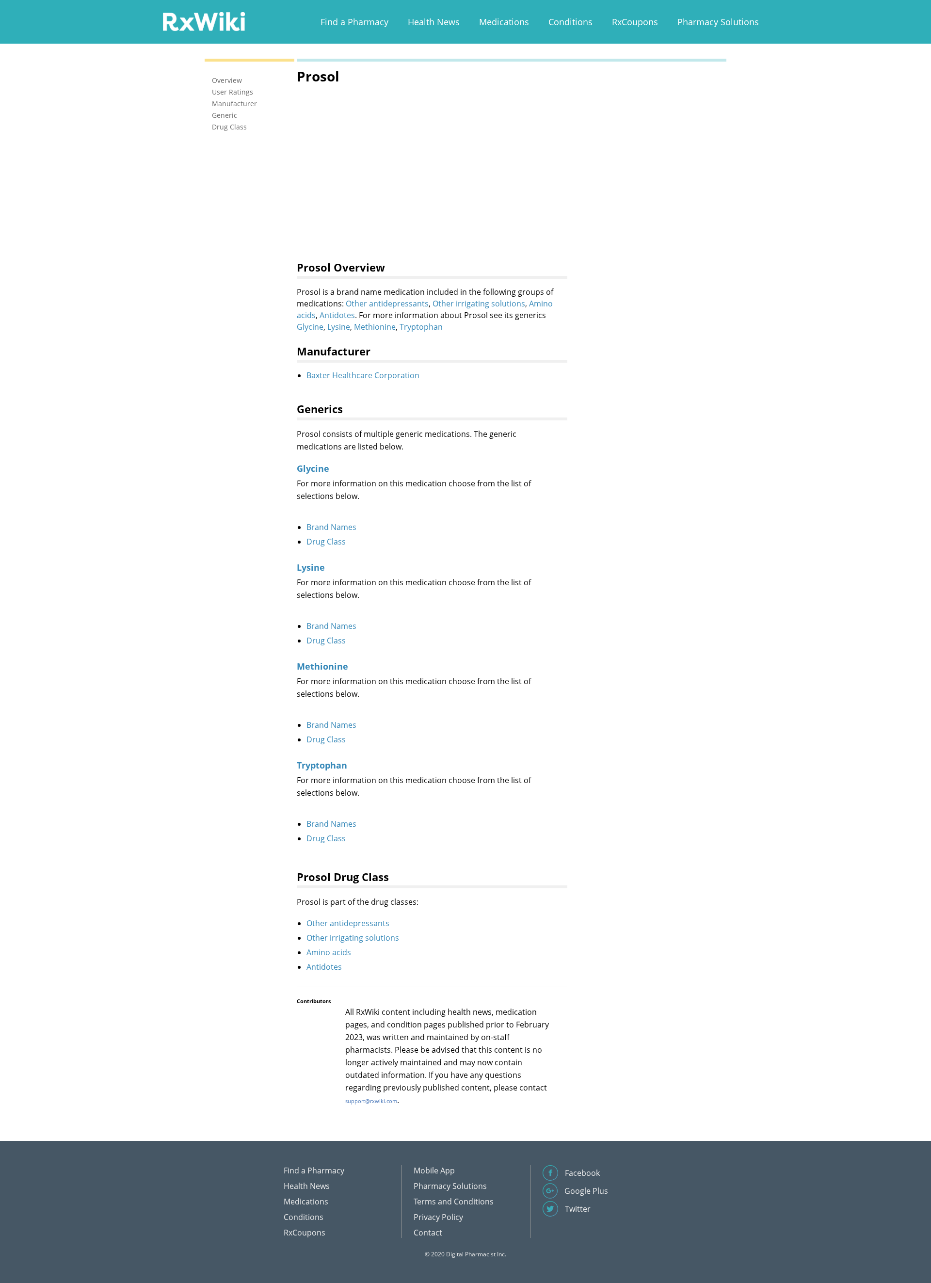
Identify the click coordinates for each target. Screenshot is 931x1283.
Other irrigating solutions (479, 303)
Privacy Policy (438, 1217)
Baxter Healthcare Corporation (362, 375)
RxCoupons (635, 22)
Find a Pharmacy (354, 22)
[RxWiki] (203, 21)
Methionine (375, 326)
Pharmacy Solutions (718, 22)
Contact (428, 1232)
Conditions (570, 22)
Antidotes (337, 315)
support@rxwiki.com (371, 1101)
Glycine (310, 326)
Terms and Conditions (454, 1201)
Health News (434, 22)
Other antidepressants (387, 303)
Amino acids (328, 952)
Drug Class (326, 541)
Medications (504, 22)
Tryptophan (421, 326)
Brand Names (331, 527)
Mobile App (434, 1170)
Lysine (338, 326)
